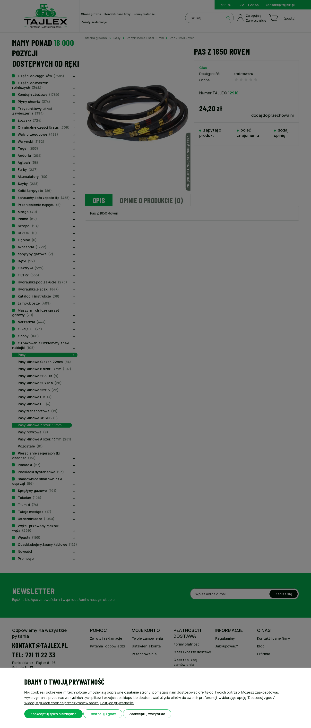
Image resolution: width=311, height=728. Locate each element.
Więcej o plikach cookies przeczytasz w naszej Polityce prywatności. (79, 703)
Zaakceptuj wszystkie (147, 713)
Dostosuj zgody (102, 713)
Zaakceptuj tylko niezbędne (53, 713)
